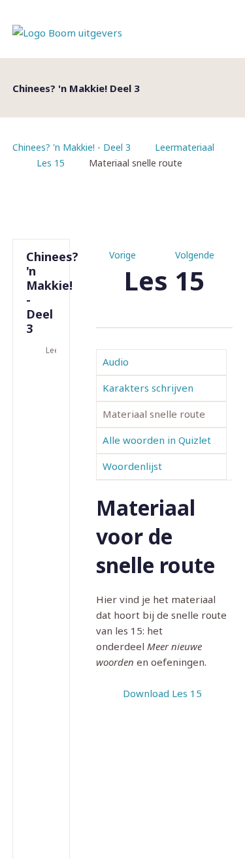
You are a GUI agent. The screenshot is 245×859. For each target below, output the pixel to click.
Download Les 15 (162, 693)
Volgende (194, 255)
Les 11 (42, 746)
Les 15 (51, 163)
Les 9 (42, 673)
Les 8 (42, 636)
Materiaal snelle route (154, 413)
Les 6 (42, 563)
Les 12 (42, 782)
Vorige (122, 255)
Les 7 (42, 600)
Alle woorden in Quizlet (157, 439)
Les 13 (42, 819)
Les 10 (42, 709)
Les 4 (42, 490)
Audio (116, 361)
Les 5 (42, 526)
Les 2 (42, 417)
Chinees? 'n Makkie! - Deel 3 (71, 147)
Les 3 (42, 453)
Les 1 (42, 380)
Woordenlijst (132, 466)
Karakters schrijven (148, 387)
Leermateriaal (184, 147)
